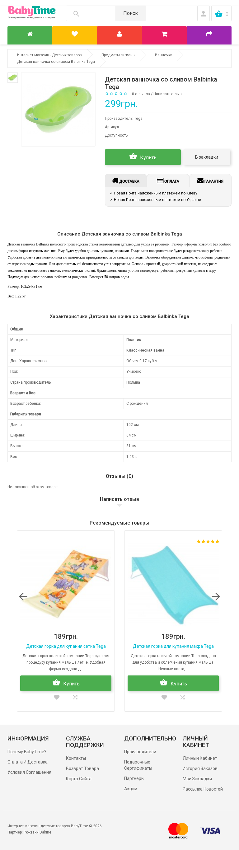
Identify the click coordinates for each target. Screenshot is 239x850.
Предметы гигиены (118, 55)
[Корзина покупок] (164, 35)
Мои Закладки (197, 778)
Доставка (128, 181)
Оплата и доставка (27, 761)
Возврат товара (82, 768)
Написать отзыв (167, 94)
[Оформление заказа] (209, 35)
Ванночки (163, 55)
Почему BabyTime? (26, 751)
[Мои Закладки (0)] (74, 35)
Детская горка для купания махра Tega (173, 646)
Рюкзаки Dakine (37, 832)
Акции (130, 788)
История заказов (200, 768)
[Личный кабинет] (119, 35)
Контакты (76, 758)
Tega (138, 118)
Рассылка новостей (203, 789)
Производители (140, 751)
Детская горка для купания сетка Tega (66, 646)
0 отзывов (141, 94)
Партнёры (134, 778)
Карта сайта (78, 778)
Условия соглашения (29, 772)
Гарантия (213, 181)
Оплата (171, 181)
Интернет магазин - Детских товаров (49, 55)
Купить (148, 158)
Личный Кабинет (200, 758)
